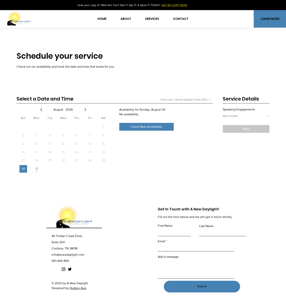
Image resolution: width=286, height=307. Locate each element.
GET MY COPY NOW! (174, 5)
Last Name (206, 226)
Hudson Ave (77, 288)
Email (161, 241)
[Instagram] (63, 269)
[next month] (85, 109)
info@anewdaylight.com (68, 254)
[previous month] (41, 109)
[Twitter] (69, 269)
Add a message (168, 256)
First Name (165, 225)
